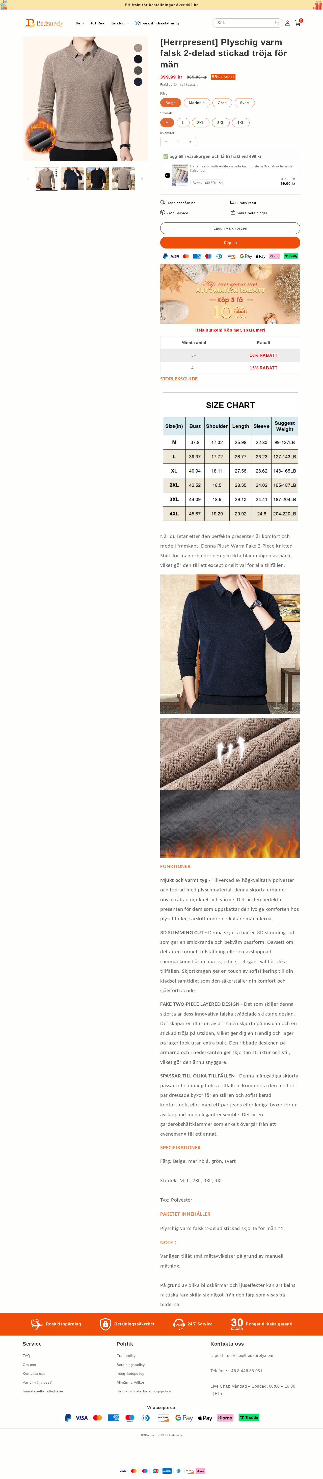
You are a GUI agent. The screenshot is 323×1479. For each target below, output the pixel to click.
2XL (200, 123)
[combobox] (247, 23)
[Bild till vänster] (28, 178)
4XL (240, 123)
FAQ (26, 1356)
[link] (180, 175)
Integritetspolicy (130, 1374)
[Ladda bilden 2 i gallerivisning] (72, 178)
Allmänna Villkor (131, 1382)
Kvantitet (167, 133)
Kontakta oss (34, 1374)
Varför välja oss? (37, 1382)
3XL (220, 123)
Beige (171, 103)
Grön (222, 103)
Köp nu (230, 242)
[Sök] (277, 23)
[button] (119, 23)
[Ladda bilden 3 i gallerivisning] (97, 178)
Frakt (164, 84)
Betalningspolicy (131, 1365)
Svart (245, 103)
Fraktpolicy (126, 1356)
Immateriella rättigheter (43, 1391)
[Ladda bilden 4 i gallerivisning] (123, 178)
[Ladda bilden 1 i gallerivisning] (46, 178)
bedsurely (175, 1435)
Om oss (29, 1365)
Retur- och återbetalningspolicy (144, 1391)
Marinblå (197, 103)
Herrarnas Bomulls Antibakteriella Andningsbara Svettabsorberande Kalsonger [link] (241, 168)
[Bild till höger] (142, 178)
